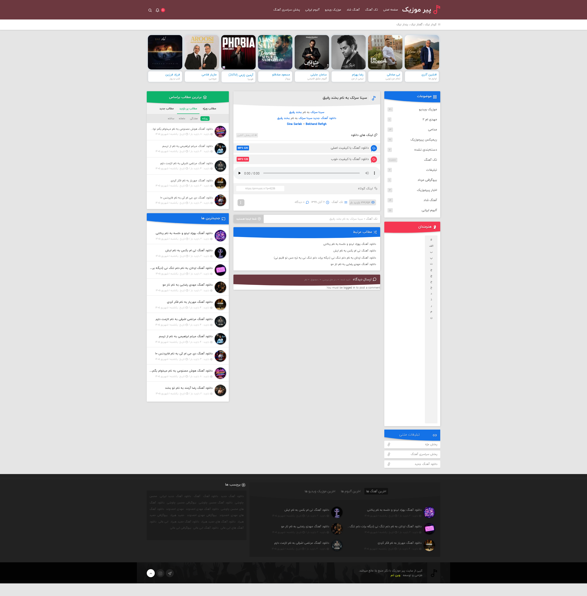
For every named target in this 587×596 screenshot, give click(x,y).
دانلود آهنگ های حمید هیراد (218, 522)
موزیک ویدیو (333, 10)
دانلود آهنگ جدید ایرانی (175, 496)
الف (431, 246)
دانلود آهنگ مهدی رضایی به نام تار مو (353, 264)
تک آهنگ (371, 10)
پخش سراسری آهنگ (286, 10)
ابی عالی (163, 522)
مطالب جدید (166, 108)
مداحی (432, 129)
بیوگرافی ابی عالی (180, 528)
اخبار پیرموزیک (427, 190)
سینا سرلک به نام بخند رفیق (345, 97)
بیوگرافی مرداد (427, 180)
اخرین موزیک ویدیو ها (320, 491)
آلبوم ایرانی (312, 10)
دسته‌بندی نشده (425, 150)
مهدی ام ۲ (430, 119)
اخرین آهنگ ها (376, 491)
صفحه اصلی (390, 10)
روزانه (205, 118)
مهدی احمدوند (174, 509)
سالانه (171, 118)
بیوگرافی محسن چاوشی (181, 503)
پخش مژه (431, 444)
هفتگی (194, 118)
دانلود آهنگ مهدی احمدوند (202, 509)
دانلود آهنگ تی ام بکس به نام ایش (354, 251)
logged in (349, 288)
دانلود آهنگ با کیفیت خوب (303, 159)
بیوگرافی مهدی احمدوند (202, 515)
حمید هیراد (177, 515)
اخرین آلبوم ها (350, 491)
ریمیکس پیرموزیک (423, 140)
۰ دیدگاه (300, 202)
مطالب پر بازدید (188, 108)
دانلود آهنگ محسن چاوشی (216, 503)
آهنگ (197, 496)
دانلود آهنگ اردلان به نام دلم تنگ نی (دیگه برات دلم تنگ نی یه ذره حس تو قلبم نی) (325, 258)
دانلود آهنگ (210, 496)
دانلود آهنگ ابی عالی (206, 528)
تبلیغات (431, 170)
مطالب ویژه (209, 108)
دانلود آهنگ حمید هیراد (184, 522)
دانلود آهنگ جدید (426, 464)
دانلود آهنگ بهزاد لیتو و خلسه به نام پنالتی (349, 244)
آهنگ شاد (353, 10)
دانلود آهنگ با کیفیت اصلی (303, 148)
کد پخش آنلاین (246, 135)
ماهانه (182, 118)
